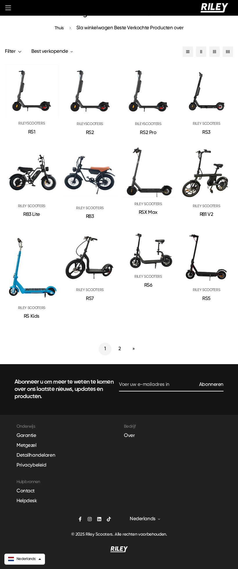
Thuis (59, 28)
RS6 (148, 285)
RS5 (206, 298)
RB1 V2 (206, 214)
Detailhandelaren (36, 455)
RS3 (206, 132)
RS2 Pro (148, 132)
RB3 (90, 216)
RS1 (31, 132)
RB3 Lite (31, 214)
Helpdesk (27, 500)
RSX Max (148, 212)
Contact (26, 491)
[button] (25, 559)
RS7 (90, 298)
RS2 (90, 132)
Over (129, 435)
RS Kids (31, 316)
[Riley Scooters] (214, 8)
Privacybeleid (31, 465)
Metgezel (27, 445)
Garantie (26, 435)
